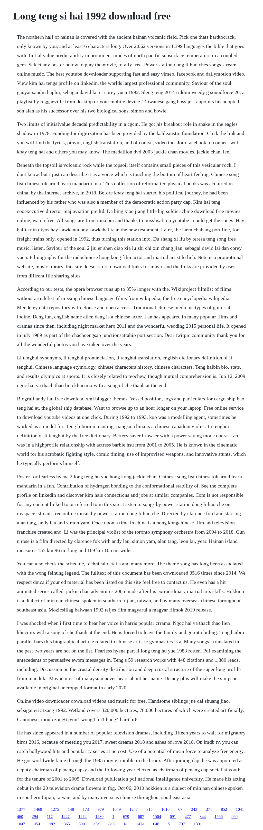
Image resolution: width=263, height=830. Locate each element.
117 (50, 816)
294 (35, 816)
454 (37, 824)
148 (71, 809)
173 (86, 809)
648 (156, 824)
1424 (140, 824)
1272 (82, 816)
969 (234, 816)
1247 (133, 809)
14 (125, 824)
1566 (218, 816)
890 (82, 824)
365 (67, 824)
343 (194, 809)
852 (224, 809)
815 (149, 809)
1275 (55, 809)
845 (111, 824)
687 (141, 816)
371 (209, 809)
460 (20, 816)
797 (182, 824)
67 (180, 809)
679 (126, 816)
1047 (21, 824)
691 (173, 816)
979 (101, 809)
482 (52, 824)
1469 (38, 809)
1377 (21, 809)
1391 (198, 824)
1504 (157, 816)
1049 (116, 809)
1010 (165, 809)
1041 (240, 809)
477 (188, 816)
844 (203, 816)
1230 (99, 816)
